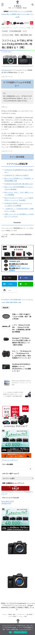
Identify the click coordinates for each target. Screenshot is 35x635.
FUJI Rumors (5, 70)
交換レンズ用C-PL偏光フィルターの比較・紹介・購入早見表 (21, 316)
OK (10, 632)
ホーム (4, 614)
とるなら (17, 6)
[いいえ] (33, 629)
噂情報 (7, 302)
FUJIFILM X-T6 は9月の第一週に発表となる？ (19, 184)
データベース (21, 614)
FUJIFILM (6, 299)
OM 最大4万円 (6, 503)
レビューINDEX (12, 616)
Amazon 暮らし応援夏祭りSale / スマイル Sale (15, 14)
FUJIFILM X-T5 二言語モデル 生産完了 (16, 175)
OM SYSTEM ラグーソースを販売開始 (20, 11)
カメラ (23, 299)
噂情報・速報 (11, 614)
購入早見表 (29, 614)
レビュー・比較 (23, 616)
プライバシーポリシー (9, 460)
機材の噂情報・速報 (15, 302)
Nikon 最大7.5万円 (7, 501)
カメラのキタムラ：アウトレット (12, 492)
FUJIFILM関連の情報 (15, 299)
